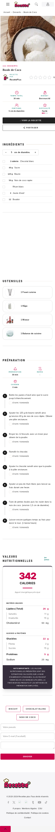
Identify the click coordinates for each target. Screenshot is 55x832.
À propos (16, 808)
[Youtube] (39, 802)
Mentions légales (29, 808)
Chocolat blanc (36, 709)
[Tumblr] (33, 802)
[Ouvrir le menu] (8, 4)
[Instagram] (20, 802)
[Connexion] (48, 4)
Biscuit (13, 709)
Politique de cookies (40, 813)
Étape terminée (21, 403)
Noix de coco (27, 717)
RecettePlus (15, 80)
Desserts (17, 12)
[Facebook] (8, 802)
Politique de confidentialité (18, 813)
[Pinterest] (26, 802)
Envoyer (27, 757)
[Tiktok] (46, 802)
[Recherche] (36, 4)
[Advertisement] (27, 245)
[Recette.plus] (24, 5)
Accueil (7, 12)
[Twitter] (13, 802)
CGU (40, 808)
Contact (27, 818)
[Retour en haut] (5, 829)
